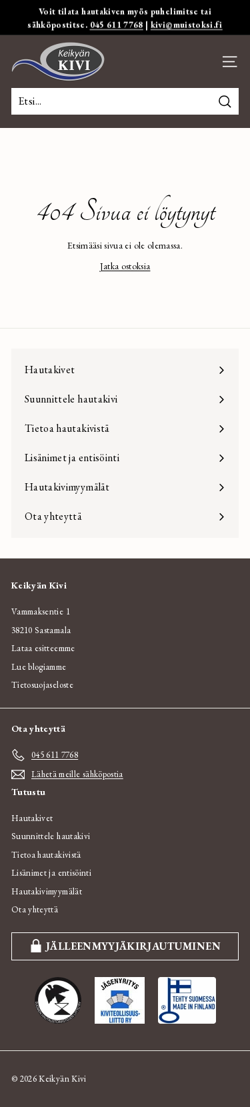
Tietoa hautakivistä (46, 854)
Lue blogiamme (39, 666)
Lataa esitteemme (43, 648)
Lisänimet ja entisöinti (51, 872)
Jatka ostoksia (125, 266)
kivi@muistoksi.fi (187, 24)
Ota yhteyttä (34, 909)
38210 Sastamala (41, 630)
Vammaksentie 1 (40, 611)
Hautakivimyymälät (46, 891)
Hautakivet (32, 818)
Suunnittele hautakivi (50, 836)
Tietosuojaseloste (42, 684)
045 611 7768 (116, 24)
